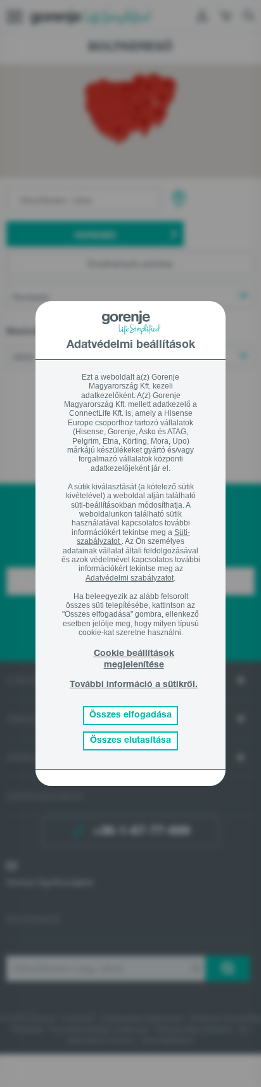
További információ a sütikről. (134, 685)
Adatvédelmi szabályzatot (130, 578)
